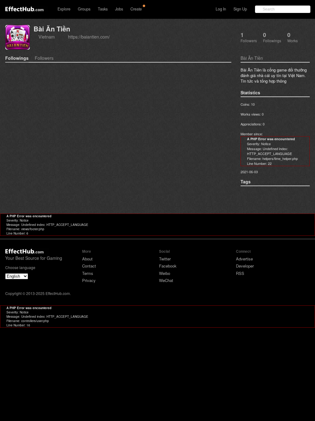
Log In (221, 9)
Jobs (119, 9)
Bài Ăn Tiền (52, 29)
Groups (84, 9)
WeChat (166, 280)
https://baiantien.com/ (89, 36)
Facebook (168, 266)
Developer (245, 266)
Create (136, 9)
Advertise (244, 259)
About (87, 259)
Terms (87, 273)
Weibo (164, 273)
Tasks (103, 9)
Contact (89, 266)
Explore (64, 9)
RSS (240, 273)
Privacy (89, 280)
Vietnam (46, 36)
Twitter (165, 259)
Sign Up (240, 9)
